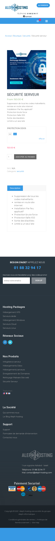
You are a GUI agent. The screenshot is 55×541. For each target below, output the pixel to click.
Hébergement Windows (14, 320)
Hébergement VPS (11, 312)
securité (26, 36)
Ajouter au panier (25, 157)
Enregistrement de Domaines (16, 373)
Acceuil (8, 36)
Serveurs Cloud (9, 324)
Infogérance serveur (12, 362)
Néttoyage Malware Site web (16, 377)
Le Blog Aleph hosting (13, 416)
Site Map (35, 522)
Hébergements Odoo (12, 366)
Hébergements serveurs (14, 370)
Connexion (44, 5)
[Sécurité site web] (26, 69)
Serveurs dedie (9, 316)
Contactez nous (10, 437)
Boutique (17, 36)
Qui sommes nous (11, 413)
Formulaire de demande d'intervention (20, 433)
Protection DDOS (16, 128)
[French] (6, 393)
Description (15, 188)
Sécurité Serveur (10, 381)
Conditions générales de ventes (21, 520)
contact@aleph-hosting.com (39, 472)
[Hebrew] (9, 393)
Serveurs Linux (9, 328)
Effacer (42, 139)
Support (28, 16)
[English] (4, 393)
